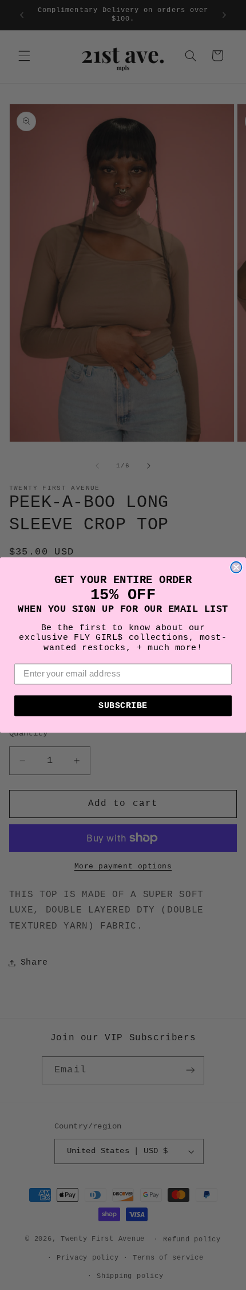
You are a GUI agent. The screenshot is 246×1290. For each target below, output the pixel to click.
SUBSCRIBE (123, 705)
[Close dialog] (236, 567)
